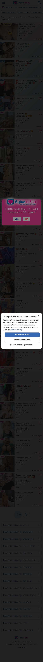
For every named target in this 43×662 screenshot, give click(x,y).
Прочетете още (16, 330)
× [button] (38, 315)
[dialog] (21, 331)
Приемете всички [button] (22, 334)
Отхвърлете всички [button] (22, 340)
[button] (21, 345)
